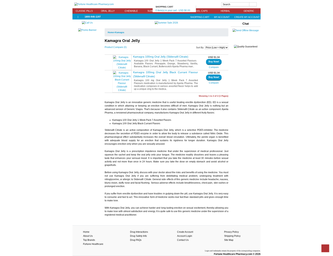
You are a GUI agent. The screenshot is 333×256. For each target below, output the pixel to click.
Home (111, 32)
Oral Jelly (108, 11)
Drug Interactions (139, 232)
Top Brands (89, 240)
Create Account (185, 232)
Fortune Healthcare (93, 244)
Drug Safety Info (138, 236)
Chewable (131, 11)
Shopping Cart (200, 17)
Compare (214, 67)
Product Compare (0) (116, 47)
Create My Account (247, 17)
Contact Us (183, 240)
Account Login (184, 236)
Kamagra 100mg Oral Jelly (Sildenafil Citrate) (160, 56)
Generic (249, 11)
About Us (88, 236)
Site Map (228, 240)
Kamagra (119, 32)
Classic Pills (84, 11)
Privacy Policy (231, 232)
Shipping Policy (232, 236)
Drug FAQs (135, 240)
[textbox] (239, 4)
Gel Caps (202, 11)
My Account (222, 17)
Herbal (225, 11)
